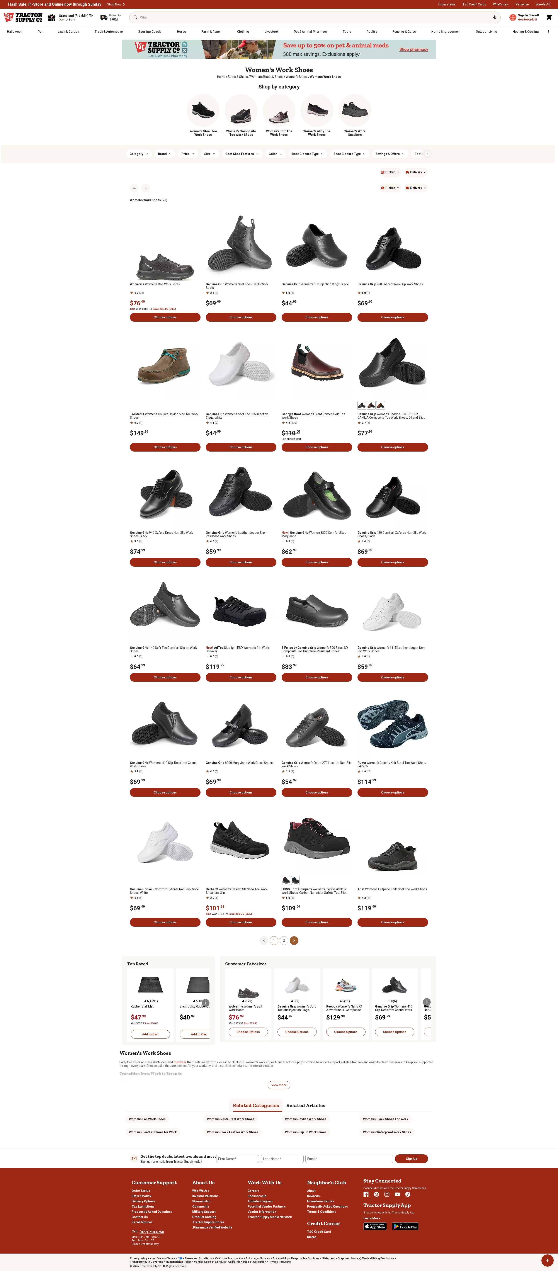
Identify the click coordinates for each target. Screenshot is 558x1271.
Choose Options (248, 1032)
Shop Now (114, 4)
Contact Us (140, 1217)
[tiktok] (407, 1194)
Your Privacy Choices (163, 1258)
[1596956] (361, 405)
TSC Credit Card (319, 1232)
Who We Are (200, 1191)
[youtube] (397, 1194)
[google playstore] (405, 1226)
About (311, 1191)
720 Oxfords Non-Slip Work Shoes (390, 284)
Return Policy (141, 1196)
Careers (253, 1191)
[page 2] (294, 940)
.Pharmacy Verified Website (212, 1227)
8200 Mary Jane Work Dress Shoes (239, 763)
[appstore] (375, 1226)
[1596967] (380, 405)
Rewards (313, 1196)
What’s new (501, 4)
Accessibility (280, 1258)
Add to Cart (150, 1034)
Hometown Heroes (320, 1201)
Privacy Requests (280, 1262)
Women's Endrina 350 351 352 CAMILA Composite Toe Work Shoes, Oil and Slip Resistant (390, 415)
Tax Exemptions (143, 1206)
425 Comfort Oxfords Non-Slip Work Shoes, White (164, 890)
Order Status (141, 1191)
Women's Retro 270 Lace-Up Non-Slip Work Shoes (317, 764)
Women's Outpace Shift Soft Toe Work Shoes (392, 889)
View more (279, 1085)
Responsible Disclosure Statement (313, 1258)
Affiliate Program (260, 1201)
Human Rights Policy (178, 1262)
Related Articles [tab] (305, 1105)
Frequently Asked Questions (152, 1211)
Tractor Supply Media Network (270, 1217)
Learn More (371, 1218)
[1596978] (371, 405)
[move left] (131, 1003)
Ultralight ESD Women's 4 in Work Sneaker (237, 649)
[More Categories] (548, 31)
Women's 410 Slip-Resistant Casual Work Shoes (163, 764)
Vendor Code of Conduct (210, 1262)
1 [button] (274, 940)
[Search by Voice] (494, 17)
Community (200, 1206)
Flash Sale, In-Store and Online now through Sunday (54, 4)
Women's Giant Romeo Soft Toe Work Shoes (313, 415)
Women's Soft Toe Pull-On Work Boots (237, 285)
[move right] (205, 1003)
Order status (447, 4)
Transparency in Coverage (146, 1262)
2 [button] (284, 940)
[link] (221, 76)
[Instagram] (387, 1194)
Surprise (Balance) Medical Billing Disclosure (366, 1258)
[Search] (135, 17)
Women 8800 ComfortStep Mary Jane (314, 534)
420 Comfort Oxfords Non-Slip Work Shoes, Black (391, 534)
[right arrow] (427, 153)
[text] (325, 76)
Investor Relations (205, 1196)
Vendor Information (262, 1211)
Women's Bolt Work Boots (155, 284)
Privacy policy (138, 1258)
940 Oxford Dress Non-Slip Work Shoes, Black (161, 534)
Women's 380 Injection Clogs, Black (315, 284)
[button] (123, 4)
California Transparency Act (232, 1258)
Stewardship (201, 1201)
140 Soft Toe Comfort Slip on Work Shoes (163, 649)
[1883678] (295, 880)
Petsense (522, 4)
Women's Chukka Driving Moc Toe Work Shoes (164, 415)
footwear (180, 1062)
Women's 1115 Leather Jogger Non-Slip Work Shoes (391, 649)
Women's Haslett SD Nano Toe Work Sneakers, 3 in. (236, 890)
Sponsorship (257, 1196)
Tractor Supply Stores (208, 1222)
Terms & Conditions (321, 1211)
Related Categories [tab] (256, 1105)
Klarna (311, 1237)
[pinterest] (376, 1194)
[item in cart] (549, 17)
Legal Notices (261, 1258)
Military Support (204, 1211)
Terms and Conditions (199, 1258)
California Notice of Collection (247, 1262)
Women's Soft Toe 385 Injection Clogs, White (237, 415)
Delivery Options (143, 1201)
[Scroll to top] (547, 1260)
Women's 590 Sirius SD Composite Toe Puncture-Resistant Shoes (315, 649)
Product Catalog (204, 1217)
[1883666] (286, 880)
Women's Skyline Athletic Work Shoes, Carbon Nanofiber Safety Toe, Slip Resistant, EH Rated (314, 890)
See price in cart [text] (291, 439)
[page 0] (264, 940)
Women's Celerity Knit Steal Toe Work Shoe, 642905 (391, 764)
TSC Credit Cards (474, 4)
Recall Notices (142, 1222)
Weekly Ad (543, 4)
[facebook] (366, 1194)
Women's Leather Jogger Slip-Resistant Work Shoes (236, 534)
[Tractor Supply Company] (23, 17)
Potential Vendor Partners (267, 1206)
